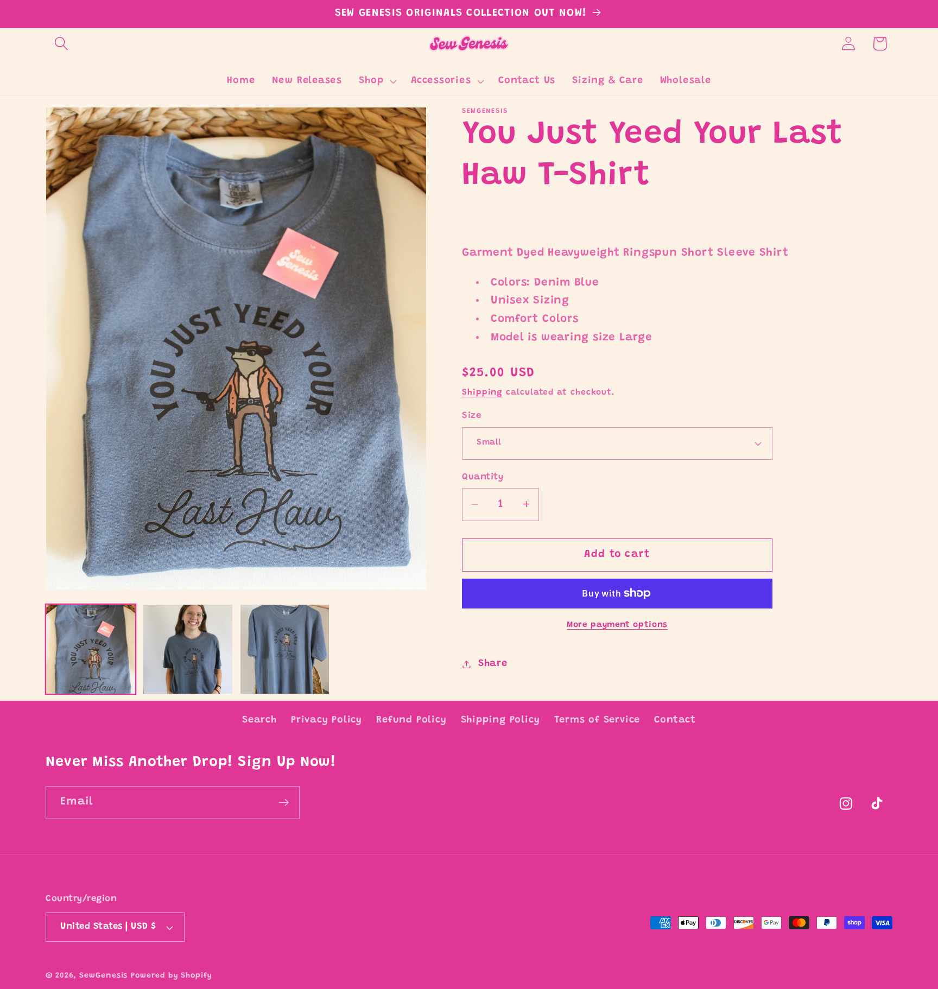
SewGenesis (103, 976)
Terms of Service (597, 720)
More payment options (617, 625)
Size (471, 415)
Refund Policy (411, 720)
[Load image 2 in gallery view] (188, 649)
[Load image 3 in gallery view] (285, 649)
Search (259, 720)
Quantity (482, 477)
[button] (61, 43)
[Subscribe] (283, 802)
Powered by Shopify (171, 976)
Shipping (482, 393)
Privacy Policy (326, 720)
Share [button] (493, 664)
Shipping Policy (500, 720)
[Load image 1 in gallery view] (91, 649)
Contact (674, 720)
